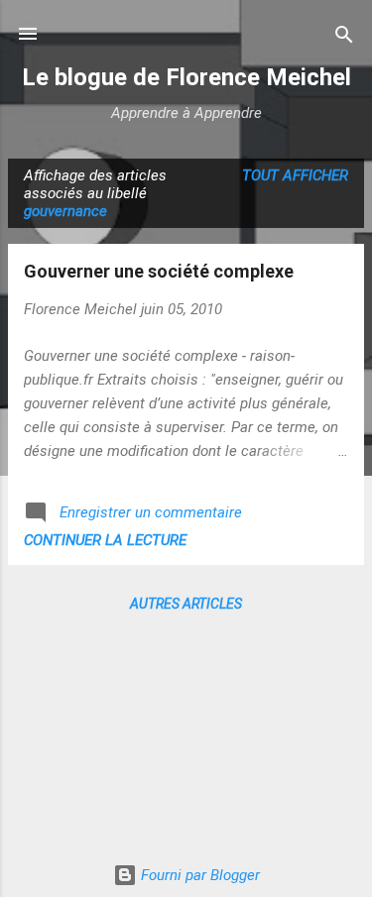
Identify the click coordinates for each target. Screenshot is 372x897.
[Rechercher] (344, 36)
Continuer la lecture (105, 540)
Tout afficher (295, 175)
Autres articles (186, 604)
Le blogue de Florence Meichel (186, 77)
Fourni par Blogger (198, 875)
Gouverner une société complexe (159, 271)
